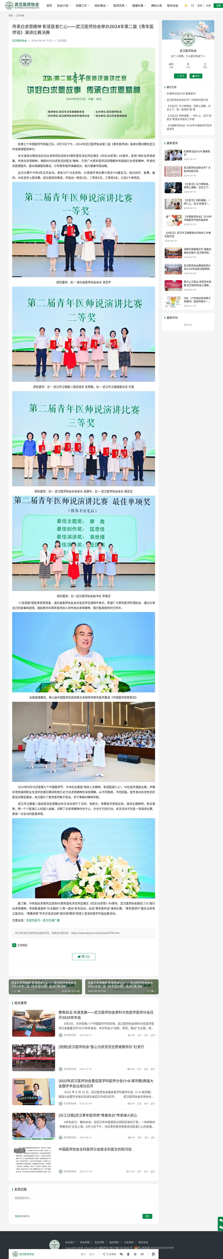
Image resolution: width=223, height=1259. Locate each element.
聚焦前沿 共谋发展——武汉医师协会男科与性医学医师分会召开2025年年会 (106, 1015)
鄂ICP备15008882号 (121, 1247)
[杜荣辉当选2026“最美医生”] (173, 155)
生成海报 (111, 1254)
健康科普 (137, 5)
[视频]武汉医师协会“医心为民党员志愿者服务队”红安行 (101, 1047)
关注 (182, 76)
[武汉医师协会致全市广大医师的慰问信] (173, 171)
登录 (199, 5)
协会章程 (85, 1242)
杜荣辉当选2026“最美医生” (181, 93)
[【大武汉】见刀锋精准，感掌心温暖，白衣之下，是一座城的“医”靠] (173, 187)
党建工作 (81, 5)
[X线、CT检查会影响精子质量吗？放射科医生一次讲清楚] (173, 301)
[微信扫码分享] (121, 1254)
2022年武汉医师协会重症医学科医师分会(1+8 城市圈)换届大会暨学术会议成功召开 (106, 1083)
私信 (197, 76)
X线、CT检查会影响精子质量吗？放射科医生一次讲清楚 (197, 301)
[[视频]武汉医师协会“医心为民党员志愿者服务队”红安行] (33, 1057)
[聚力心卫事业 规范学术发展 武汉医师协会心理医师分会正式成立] (173, 285)
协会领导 (99, 1242)
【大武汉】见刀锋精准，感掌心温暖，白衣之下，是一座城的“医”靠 (197, 187)
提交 (147, 1216)
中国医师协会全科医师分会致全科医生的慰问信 (95, 1149)
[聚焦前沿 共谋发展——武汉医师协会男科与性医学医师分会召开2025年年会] (33, 1023)
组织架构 (114, 1242)
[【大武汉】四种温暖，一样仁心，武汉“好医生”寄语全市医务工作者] (173, 204)
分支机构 (129, 1242)
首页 (49, 5)
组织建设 (100, 5)
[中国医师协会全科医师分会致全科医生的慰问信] (33, 1160)
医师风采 (119, 5)
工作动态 (62, 40)
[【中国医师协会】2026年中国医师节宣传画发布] (173, 220)
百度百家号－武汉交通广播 (43, 920)
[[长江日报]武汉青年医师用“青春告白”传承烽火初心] (33, 1126)
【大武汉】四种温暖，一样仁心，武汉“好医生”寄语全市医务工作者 (197, 204)
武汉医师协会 (19, 40)
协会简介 (70, 1242)
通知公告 (156, 5)
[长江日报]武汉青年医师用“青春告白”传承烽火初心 (98, 1115)
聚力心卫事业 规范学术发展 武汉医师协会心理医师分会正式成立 (197, 285)
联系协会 (172, 5)
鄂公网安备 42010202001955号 (156, 1247)
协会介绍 (62, 5)
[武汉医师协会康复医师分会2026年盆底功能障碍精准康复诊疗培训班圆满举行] (173, 269)
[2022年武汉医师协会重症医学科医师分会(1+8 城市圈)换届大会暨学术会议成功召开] (33, 1091)
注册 (208, 5)
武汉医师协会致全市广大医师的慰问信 (187, 99)
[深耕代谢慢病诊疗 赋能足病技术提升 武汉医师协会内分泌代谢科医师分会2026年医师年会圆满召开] (173, 253)
